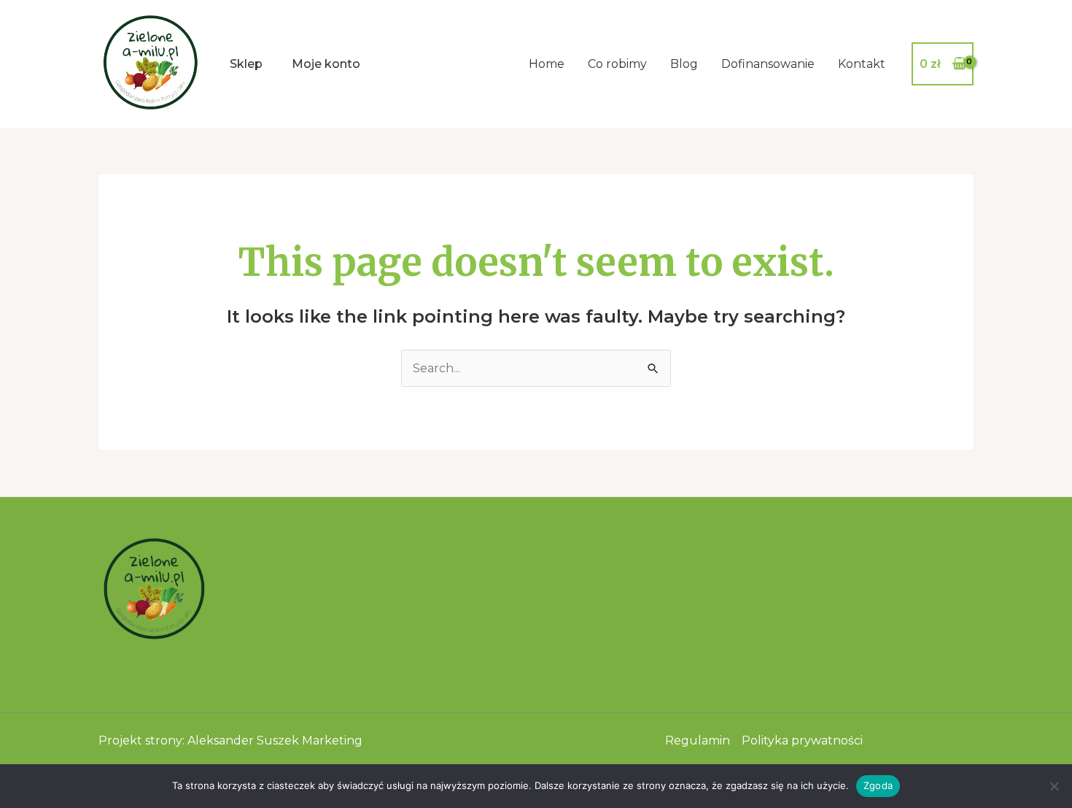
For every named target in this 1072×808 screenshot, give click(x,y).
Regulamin (697, 740)
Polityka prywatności (802, 740)
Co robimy (617, 64)
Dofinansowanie (768, 64)
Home (546, 64)
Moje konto (326, 64)
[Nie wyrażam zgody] (1053, 786)
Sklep (246, 64)
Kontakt (861, 64)
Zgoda (878, 785)
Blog (684, 64)
